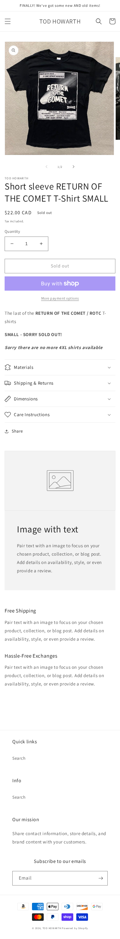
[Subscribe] (100, 878)
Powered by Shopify (75, 928)
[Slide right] (73, 166)
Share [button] (17, 431)
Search (19, 758)
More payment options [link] (60, 298)
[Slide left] (46, 166)
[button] (7, 21)
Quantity (12, 231)
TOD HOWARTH (52, 928)
